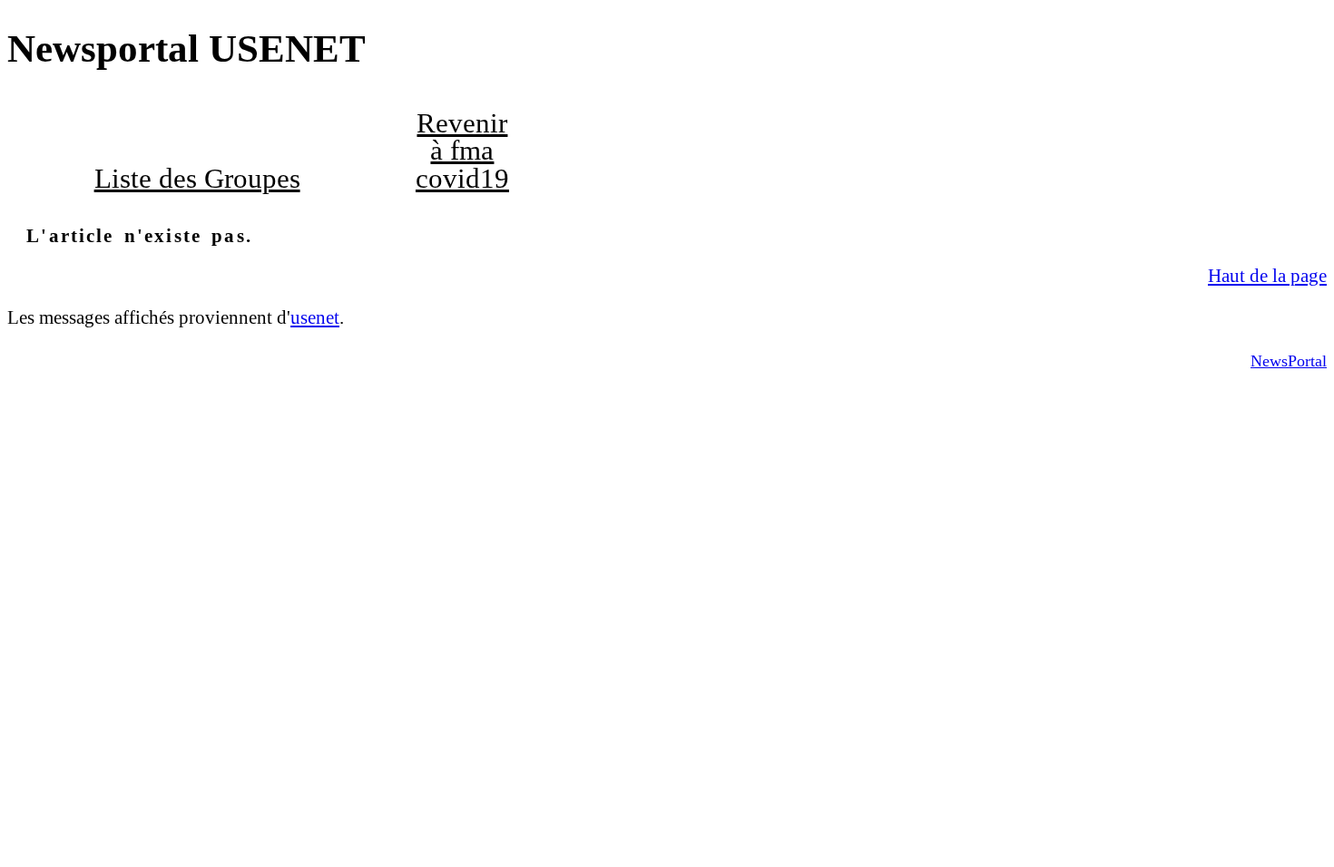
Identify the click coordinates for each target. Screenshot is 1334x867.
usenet (314, 317)
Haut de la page (1267, 276)
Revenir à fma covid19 (462, 151)
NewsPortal (1289, 361)
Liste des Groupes (197, 178)
